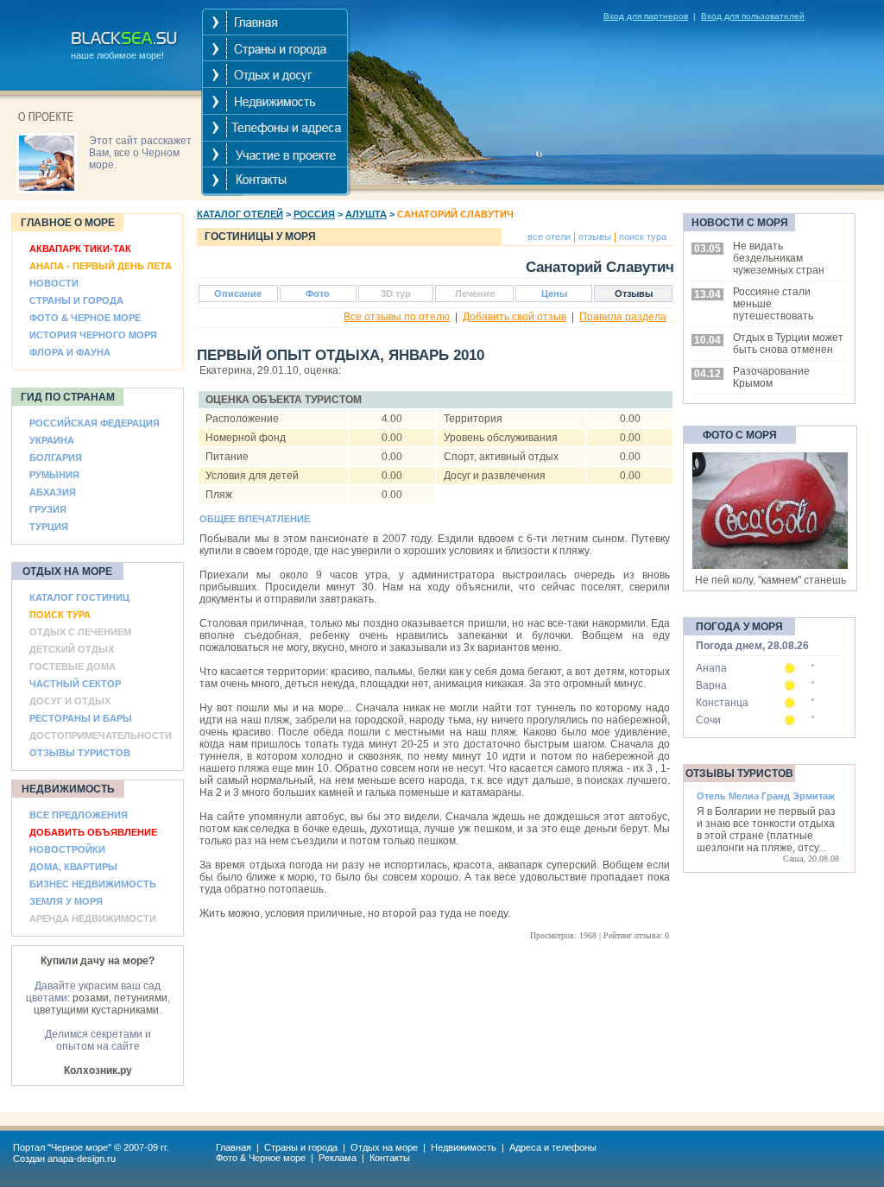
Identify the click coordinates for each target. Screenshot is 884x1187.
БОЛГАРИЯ (55, 457)
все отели (549, 236)
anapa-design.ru (81, 1158)
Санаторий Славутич (455, 214)
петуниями (140, 998)
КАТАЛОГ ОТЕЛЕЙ (240, 214)
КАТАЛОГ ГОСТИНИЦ (79, 597)
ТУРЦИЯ (48, 526)
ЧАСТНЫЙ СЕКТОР (75, 684)
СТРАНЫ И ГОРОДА (76, 300)
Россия (314, 214)
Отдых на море (384, 1147)
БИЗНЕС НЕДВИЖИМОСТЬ (92, 884)
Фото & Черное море (261, 1157)
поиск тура (641, 236)
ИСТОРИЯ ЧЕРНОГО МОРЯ (93, 335)
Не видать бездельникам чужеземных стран (778, 258)
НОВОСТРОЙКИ (67, 849)
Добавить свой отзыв (514, 317)
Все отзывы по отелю (397, 317)
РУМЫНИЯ (54, 475)
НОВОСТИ (54, 283)
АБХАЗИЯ (52, 492)
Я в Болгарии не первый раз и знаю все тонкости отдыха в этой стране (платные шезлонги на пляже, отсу (766, 829)
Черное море (79, 1147)
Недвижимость (463, 1147)
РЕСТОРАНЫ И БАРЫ (80, 718)
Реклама (338, 1157)
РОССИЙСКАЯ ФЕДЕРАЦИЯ (94, 423)
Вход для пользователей (753, 16)
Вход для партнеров (645, 16)
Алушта (366, 214)
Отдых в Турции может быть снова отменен (788, 343)
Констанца (722, 703)
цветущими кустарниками (96, 1010)
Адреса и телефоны (553, 1147)
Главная (233, 1147)
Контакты (389, 1157)
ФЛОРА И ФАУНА (69, 352)
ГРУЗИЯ (47, 509)
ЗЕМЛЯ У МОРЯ (66, 901)
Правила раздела (622, 317)
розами (91, 998)
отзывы (593, 236)
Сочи (708, 720)
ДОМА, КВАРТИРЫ (73, 867)
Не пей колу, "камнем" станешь (770, 580)
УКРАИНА (51, 440)
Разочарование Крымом (771, 377)
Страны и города (301, 1147)
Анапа (711, 668)
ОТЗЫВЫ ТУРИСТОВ (79, 753)
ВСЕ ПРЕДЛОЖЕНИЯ (78, 815)
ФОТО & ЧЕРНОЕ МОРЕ (85, 318)
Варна (711, 685)
